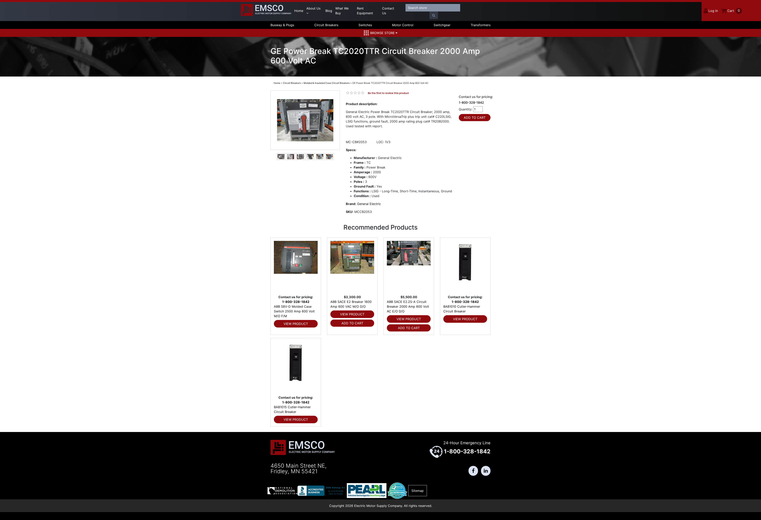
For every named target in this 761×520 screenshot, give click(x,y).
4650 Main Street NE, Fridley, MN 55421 (299, 468)
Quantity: (465, 109)
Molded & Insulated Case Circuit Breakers (327, 82)
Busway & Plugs (282, 25)
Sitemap (417, 491)
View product (296, 324)
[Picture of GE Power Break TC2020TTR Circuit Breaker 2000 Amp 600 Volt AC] (305, 120)
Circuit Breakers (326, 25)
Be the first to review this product (388, 93)
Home (298, 11)
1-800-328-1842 (471, 102)
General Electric (369, 204)
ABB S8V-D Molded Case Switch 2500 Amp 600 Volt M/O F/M (294, 311)
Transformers (480, 25)
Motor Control (402, 25)
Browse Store (382, 33)
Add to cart (352, 323)
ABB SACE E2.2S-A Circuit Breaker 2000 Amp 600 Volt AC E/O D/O (408, 306)
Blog (328, 11)
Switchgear (442, 25)
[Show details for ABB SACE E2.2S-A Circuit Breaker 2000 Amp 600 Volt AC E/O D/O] (409, 266)
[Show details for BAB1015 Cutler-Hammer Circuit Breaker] (296, 366)
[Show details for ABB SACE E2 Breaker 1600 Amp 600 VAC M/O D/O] (352, 266)
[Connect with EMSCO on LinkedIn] (485, 471)
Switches (365, 25)
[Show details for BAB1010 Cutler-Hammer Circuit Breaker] (465, 266)
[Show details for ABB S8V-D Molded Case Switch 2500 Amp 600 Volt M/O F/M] (296, 266)
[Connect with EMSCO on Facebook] (473, 471)
